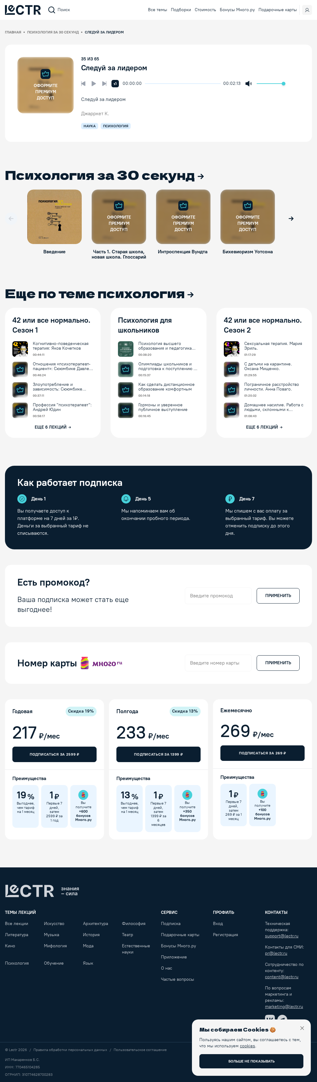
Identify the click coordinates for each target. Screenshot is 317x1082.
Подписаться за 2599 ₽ (54, 754)
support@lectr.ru (281, 936)
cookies (247, 1046)
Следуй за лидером (114, 67)
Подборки (181, 9)
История (91, 934)
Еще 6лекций (51, 427)
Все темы (157, 9)
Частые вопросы (177, 979)
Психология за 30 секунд (53, 32)
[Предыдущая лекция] (83, 83)
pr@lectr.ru (276, 953)
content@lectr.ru (281, 976)
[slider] (148, 84)
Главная (13, 32)
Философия (133, 923)
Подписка (170, 923)
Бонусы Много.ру (237, 9)
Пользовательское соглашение (140, 1050)
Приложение (174, 957)
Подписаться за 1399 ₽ (158, 754)
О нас (166, 968)
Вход (218, 923)
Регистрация (225, 934)
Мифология (55, 946)
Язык (88, 963)
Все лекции (16, 923)
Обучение (54, 963)
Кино (10, 946)
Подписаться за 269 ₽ (262, 753)
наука (90, 126)
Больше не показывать (251, 1061)
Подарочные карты (277, 9)
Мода (88, 946)
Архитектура (95, 923)
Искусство (54, 923)
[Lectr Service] (23, 10)
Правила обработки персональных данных (70, 1050)
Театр (127, 934)
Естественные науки (136, 949)
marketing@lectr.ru (284, 1006)
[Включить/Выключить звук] (248, 84)
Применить (278, 595)
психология (115, 126)
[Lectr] (42, 891)
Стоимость (205, 9)
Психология (17, 963)
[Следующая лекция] (104, 83)
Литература (16, 934)
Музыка (51, 934)
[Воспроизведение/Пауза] (94, 84)
